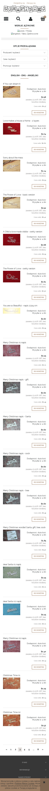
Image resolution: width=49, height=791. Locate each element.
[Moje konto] (30, 19)
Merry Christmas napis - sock (16, 453)
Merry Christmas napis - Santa (17, 416)
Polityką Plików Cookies (24, 783)
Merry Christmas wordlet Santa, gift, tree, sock (24, 527)
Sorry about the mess (13, 157)
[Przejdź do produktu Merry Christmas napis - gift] (11, 387)
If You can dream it (11, 84)
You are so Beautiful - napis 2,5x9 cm (20, 305)
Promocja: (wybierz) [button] (11, 66)
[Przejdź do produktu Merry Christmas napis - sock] (11, 461)
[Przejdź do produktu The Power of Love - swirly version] (11, 276)
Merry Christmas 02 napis (14, 638)
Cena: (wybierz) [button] (9, 59)
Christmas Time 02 (11, 712)
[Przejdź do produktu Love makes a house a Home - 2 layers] (11, 129)
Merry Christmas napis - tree (16, 490)
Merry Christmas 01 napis (14, 342)
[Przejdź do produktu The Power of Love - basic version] (11, 203)
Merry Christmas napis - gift (16, 379)
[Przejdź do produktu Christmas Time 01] (11, 683)
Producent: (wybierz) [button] (11, 53)
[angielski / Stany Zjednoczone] (24, 33)
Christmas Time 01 (11, 675)
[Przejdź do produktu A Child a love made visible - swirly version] (11, 239)
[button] (6, 19)
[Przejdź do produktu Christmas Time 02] (11, 720)
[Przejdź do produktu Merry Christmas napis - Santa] (11, 424)
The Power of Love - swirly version (19, 268)
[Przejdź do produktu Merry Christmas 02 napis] (11, 646)
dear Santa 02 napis (12, 601)
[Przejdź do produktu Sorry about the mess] (11, 165)
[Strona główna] (24, 9)
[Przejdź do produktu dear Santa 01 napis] (11, 572)
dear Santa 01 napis (12, 564)
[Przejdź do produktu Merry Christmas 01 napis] (11, 350)
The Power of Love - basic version (19, 195)
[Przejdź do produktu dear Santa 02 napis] (11, 609)
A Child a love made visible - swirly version (22, 231)
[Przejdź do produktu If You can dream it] (11, 92)
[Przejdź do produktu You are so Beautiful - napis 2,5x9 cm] (11, 311)
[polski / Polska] (24, 31)
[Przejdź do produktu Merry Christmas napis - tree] (11, 498)
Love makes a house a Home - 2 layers (21, 121)
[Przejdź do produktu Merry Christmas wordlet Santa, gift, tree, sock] (11, 535)
